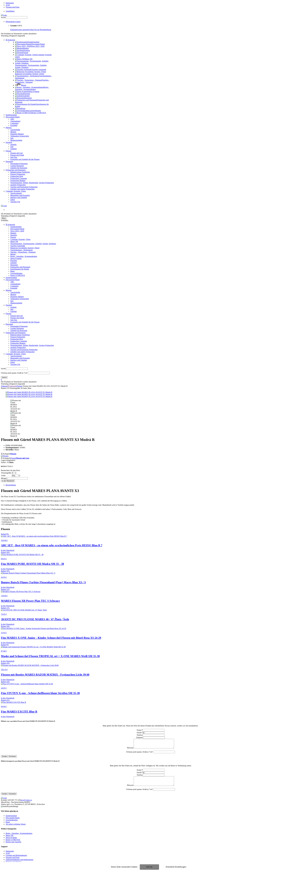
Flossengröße (6, 473)
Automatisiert (15, 121)
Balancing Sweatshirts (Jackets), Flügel (24, 248)
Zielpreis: (139, 737)
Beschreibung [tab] (11, 485)
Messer (13, 254)
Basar (12, 271)
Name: (140, 730)
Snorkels (9, 142)
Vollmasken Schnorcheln (19, 136)
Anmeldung (10, 11)
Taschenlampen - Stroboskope (21, 250)
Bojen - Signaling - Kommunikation (23, 256)
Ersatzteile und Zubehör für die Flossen (25, 159)
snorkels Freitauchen (18, 185)
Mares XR (14, 242)
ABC (12, 119)
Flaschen (13, 261)
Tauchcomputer (16, 193)
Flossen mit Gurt (16, 153)
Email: (140, 733)
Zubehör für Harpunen (18, 168)
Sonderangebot (11, 115)
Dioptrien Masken (17, 134)
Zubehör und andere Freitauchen (22, 189)
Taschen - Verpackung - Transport (23, 252)
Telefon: (140, 735)
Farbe (3, 476)
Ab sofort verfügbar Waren (16, 824)
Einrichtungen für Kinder (19, 269)
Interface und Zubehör (18, 197)
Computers (14, 123)
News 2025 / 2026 (17, 231)
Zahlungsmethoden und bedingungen (19, 860)
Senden (4, 756)
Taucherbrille (15, 130)
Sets (11, 138)
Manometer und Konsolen (20, 195)
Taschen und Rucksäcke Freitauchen (24, 187)
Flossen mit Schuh (17, 155)
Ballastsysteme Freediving (20, 172)
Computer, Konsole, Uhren (16, 191)
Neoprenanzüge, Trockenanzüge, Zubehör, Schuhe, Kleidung (33, 244)
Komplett (13, 125)
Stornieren (12, 756)
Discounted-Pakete (13, 117)
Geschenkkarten (16, 273)
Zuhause (4, 386)
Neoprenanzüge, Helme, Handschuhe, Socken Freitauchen (32, 183)
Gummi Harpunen (17, 166)
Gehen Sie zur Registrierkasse (40, 30)
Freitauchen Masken (17, 181)
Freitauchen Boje (16, 176)
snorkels (13, 145)
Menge (3, 478)
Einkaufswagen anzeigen (19, 30)
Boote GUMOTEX (17, 275)
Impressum (10, 3)
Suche (3, 17)
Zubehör (13, 149)
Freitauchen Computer (18, 178)
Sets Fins (13, 157)
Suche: (3, 369)
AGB (8, 5)
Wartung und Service (13, 862)
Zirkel (12, 200)
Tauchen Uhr (15, 202)
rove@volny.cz (26, 800)
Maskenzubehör (16, 140)
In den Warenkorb (8, 481)
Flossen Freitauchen (17, 174)
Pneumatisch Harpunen (19, 164)
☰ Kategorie (10, 40)
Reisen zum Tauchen (13, 842)
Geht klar (149, 867)
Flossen (8, 151)
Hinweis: (130, 748)
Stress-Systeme (16, 258)
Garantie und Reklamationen (16, 855)
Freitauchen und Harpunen (16, 170)
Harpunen (9, 161)
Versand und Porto (12, 7)
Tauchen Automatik (17, 246)
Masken (9, 128)
